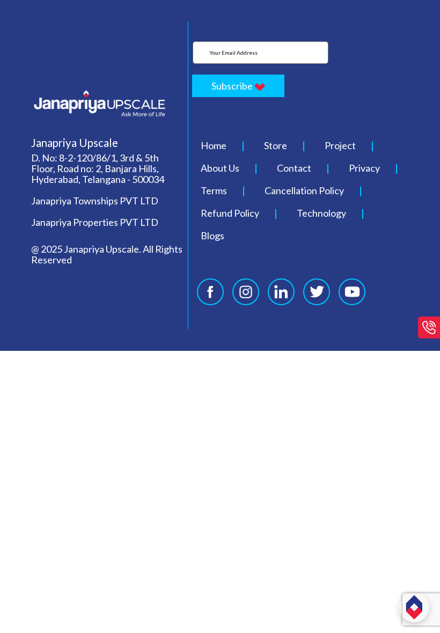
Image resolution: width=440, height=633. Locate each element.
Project (340, 145)
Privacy (364, 168)
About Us (220, 168)
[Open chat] (414, 607)
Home (213, 145)
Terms (214, 190)
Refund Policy (230, 213)
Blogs (212, 235)
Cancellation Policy (304, 190)
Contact (294, 168)
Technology (321, 213)
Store (275, 145)
